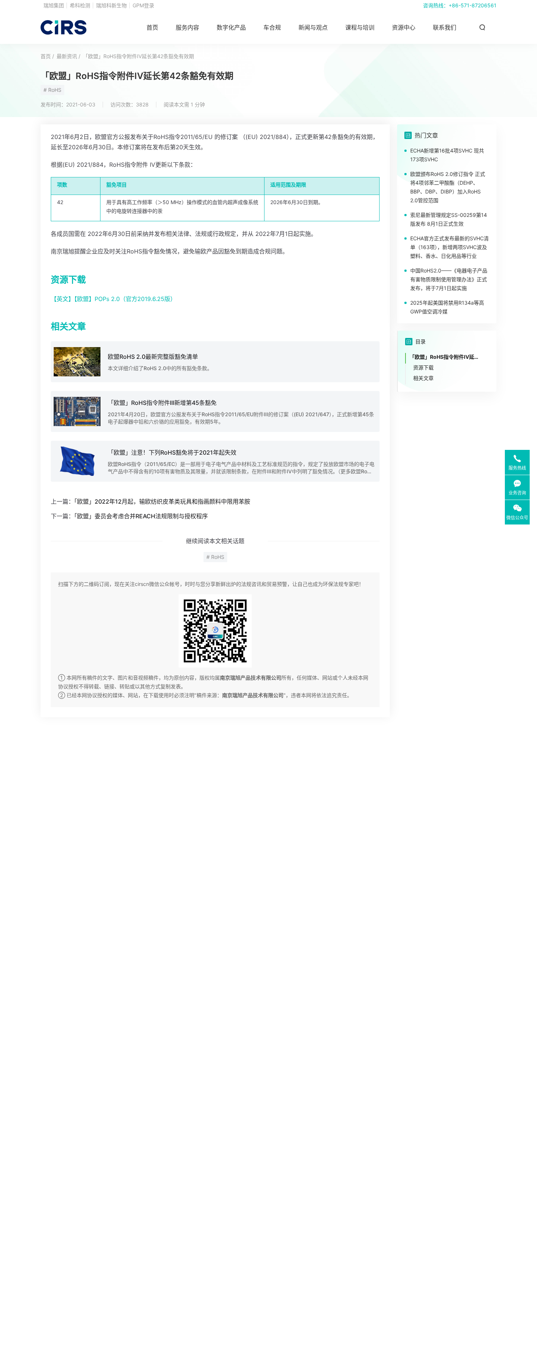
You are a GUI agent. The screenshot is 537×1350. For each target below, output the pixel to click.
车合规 (272, 27)
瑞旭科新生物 (111, 5)
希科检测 (80, 5)
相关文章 (423, 378)
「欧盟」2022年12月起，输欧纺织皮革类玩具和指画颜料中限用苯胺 (162, 501)
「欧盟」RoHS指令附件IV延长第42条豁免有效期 (138, 56)
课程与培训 (359, 27)
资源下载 (423, 367)
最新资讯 (67, 56)
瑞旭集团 (53, 5)
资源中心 (403, 27)
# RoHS (52, 90)
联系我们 (444, 27)
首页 (152, 27)
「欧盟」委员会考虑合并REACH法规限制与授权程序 (141, 516)
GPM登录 (143, 5)
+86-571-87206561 (472, 5)
